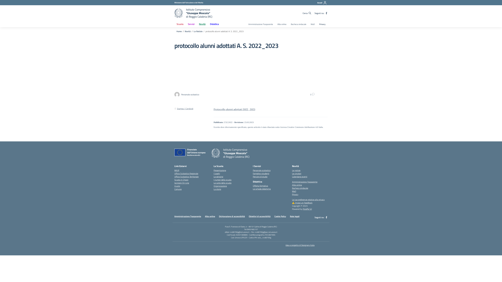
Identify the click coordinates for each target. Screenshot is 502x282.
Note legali (295, 216)
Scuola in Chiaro (181, 179)
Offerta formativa (260, 185)
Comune (178, 189)
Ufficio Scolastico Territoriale (186, 176)
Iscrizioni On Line (181, 182)
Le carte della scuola (222, 182)
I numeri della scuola (222, 179)
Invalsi (177, 186)
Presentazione (220, 170)
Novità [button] (202, 24)
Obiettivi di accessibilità (259, 216)
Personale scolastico (261, 170)
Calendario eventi (299, 176)
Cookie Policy (280, 216)
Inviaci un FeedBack (302, 202)
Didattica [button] (214, 24)
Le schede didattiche (262, 188)
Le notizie (296, 170)
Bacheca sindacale (298, 24)
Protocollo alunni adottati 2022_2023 (234, 109)
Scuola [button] (180, 24)
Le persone (218, 176)
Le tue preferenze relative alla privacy (308, 199)
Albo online (281, 24)
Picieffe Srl (307, 209)
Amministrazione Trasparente (260, 24)
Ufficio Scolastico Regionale (186, 173)
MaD (313, 24)
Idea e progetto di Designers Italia (300, 245)
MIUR (176, 170)
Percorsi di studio (260, 176)
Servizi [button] (191, 24)
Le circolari (296, 173)
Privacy (322, 24)
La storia (217, 189)
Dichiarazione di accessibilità (232, 216)
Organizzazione (220, 186)
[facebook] (326, 13)
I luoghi (217, 173)
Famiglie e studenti (261, 173)
